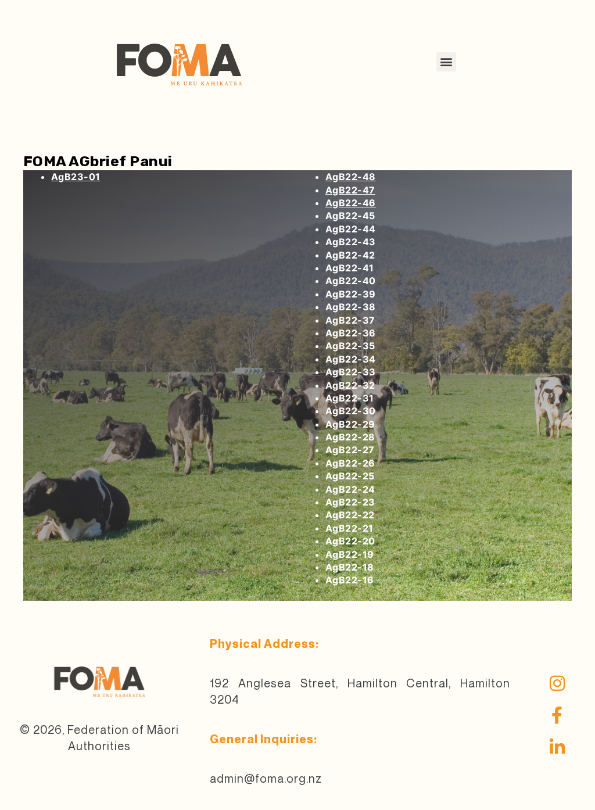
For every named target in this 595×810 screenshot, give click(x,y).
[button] (446, 61)
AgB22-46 (350, 203)
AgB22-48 (350, 176)
